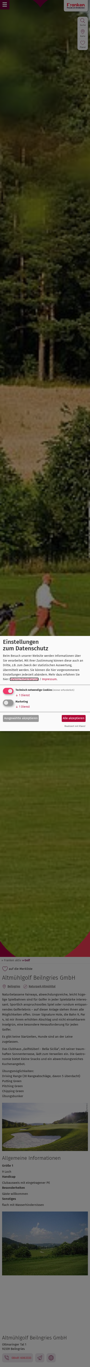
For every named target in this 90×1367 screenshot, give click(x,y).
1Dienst (22, 695)
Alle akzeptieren (73, 718)
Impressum (49, 679)
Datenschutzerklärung (24, 679)
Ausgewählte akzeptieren (21, 718)
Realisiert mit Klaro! (74, 726)
